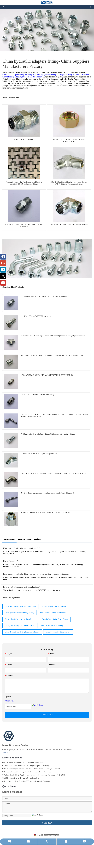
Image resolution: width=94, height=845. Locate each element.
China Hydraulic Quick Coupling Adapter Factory (22, 632)
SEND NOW (47, 823)
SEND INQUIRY (47, 715)
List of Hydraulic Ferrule (12, 561)
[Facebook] (3, 257)
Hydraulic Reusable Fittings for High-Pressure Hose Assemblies (28, 772)
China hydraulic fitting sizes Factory (52, 613)
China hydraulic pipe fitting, (13, 75)
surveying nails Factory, (34, 75)
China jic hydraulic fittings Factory (58, 632)
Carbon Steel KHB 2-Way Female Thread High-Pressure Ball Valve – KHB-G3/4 (34, 775)
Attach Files (9, 701)
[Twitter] (3, 276)
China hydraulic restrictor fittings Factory (19, 613)
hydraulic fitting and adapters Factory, (58, 75)
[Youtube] (3, 283)
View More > (7, 752)
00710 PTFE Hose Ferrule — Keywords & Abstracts (23, 762)
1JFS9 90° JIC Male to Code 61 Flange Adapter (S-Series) (26, 766)
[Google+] (3, 263)
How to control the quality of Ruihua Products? (21, 587)
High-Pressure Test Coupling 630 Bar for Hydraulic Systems (26, 781)
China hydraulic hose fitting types (54, 606)
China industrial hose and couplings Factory (20, 619)
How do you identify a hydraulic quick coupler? (21, 548)
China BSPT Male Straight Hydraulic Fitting (20, 606)
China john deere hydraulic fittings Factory (20, 625)
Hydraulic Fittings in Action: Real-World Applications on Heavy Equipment (31, 769)
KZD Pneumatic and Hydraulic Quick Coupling (21, 778)
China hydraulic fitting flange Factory (55, 619)
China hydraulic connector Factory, (28, 77)
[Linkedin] (3, 270)
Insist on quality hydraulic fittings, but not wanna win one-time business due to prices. (36, 574)
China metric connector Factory (52, 625)
